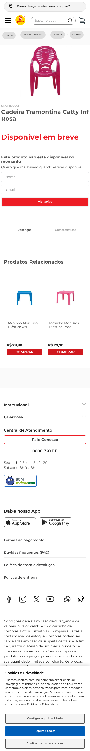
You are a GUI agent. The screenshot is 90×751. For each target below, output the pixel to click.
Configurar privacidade (45, 718)
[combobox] (53, 21)
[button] (39, 6)
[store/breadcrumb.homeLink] (9, 35)
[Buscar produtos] (70, 20)
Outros (76, 34)
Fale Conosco (45, 439)
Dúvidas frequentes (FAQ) (26, 552)
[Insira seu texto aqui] (81, 600)
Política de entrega (20, 577)
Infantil (57, 34)
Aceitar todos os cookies (45, 743)
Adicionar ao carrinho (24, 352)
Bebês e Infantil (33, 34)
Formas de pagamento (24, 540)
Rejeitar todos (45, 731)
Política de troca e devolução (29, 565)
